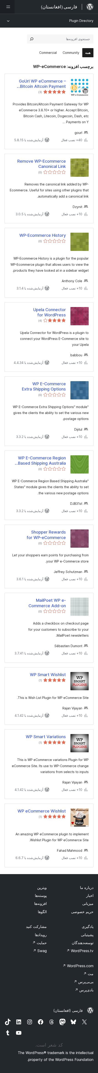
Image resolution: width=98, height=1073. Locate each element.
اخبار (89, 895)
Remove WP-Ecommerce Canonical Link (41, 164)
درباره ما (86, 887)
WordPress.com (77, 966)
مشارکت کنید (36, 926)
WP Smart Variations (46, 736)
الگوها (42, 911)
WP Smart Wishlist (48, 674)
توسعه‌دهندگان (82, 942)
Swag (40, 950)
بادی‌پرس (84, 990)
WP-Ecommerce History (42, 235)
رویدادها (41, 934)
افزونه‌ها (40, 903)
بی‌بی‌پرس (83, 981)
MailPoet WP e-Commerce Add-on (47, 603)
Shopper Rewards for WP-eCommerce (46, 535)
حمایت (39, 942)
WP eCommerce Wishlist (42, 811)
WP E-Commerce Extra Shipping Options (44, 386)
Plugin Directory (81, 21)
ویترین (42, 887)
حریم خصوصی (82, 911)
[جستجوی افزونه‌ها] (31, 39)
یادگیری (87, 926)
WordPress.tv (79, 950)
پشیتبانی (87, 934)
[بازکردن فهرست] (7, 7)
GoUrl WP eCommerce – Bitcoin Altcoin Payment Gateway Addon (42, 84)
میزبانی (87, 903)
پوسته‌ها (41, 895)
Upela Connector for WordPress (49, 312)
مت (88, 973)
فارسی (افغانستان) (68, 1010)
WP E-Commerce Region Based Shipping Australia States (42, 461)
